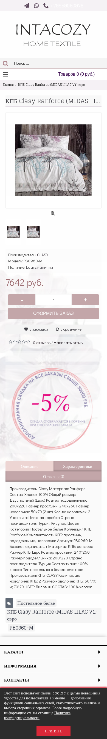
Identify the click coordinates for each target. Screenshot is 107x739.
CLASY (42, 254)
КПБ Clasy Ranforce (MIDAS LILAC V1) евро (52, 615)
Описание (29, 466)
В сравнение (70, 329)
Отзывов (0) (53, 476)
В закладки (38, 329)
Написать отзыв (68, 342)
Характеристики (77, 466)
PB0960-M (21, 627)
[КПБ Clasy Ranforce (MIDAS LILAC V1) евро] (53, 160)
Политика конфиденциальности (37, 715)
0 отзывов (41, 342)
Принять (53, 730)
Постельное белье (36, 603)
